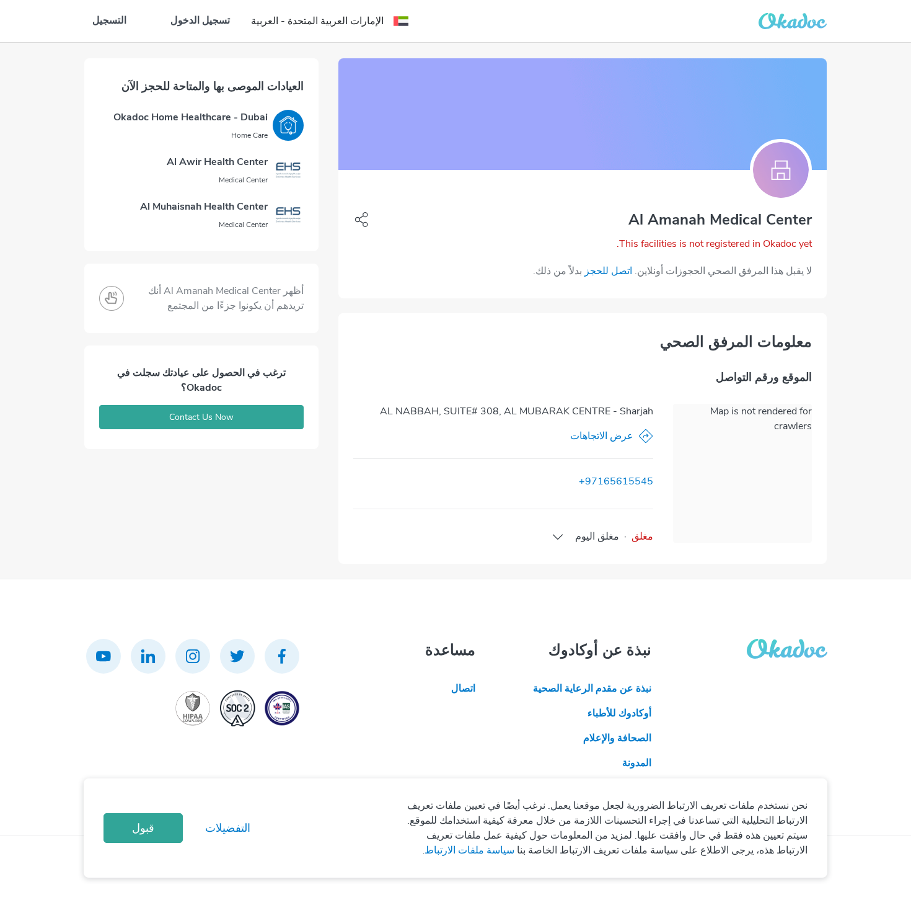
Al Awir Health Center (217, 162)
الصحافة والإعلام (617, 738)
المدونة (636, 763)
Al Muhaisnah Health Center (204, 206)
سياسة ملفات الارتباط (469, 850)
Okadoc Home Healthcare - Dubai (190, 117)
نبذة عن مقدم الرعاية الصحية (592, 688)
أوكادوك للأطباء (619, 713)
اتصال (463, 688)
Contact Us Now (201, 417)
